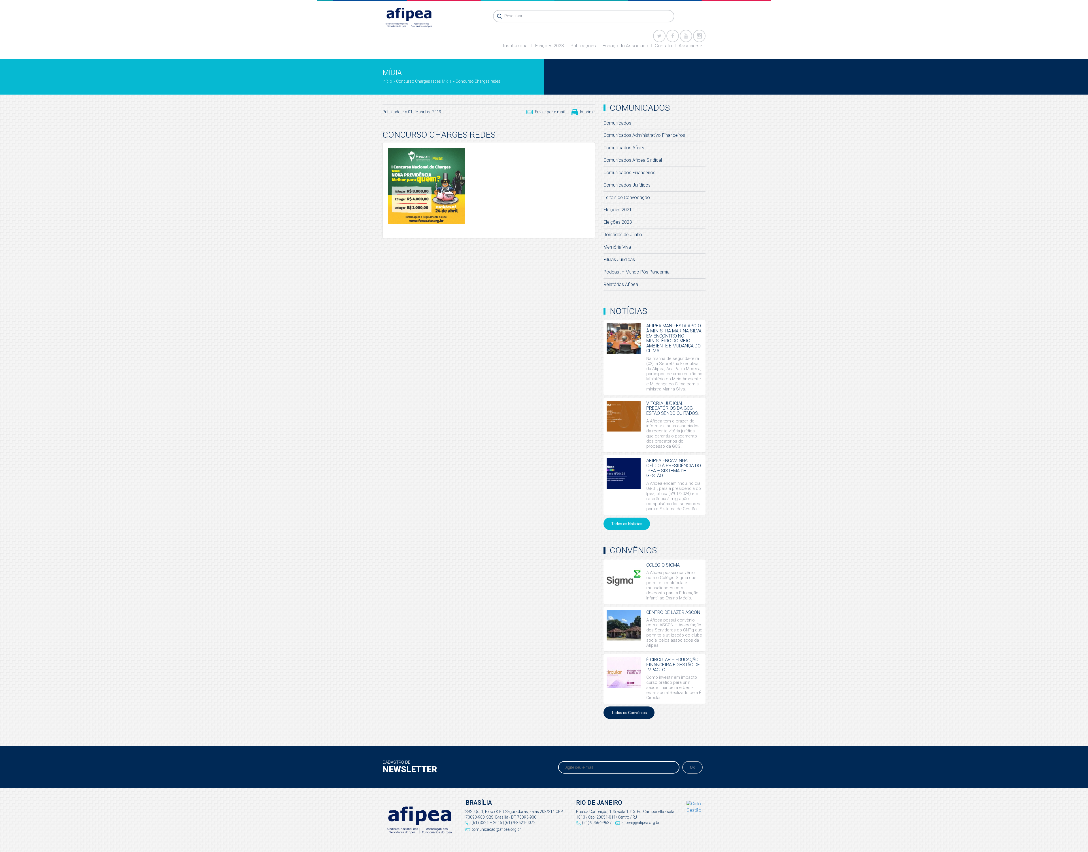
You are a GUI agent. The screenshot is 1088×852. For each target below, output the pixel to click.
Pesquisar (513, 16)
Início (387, 81)
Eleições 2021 (618, 209)
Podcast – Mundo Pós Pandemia (637, 272)
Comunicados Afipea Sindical (633, 160)
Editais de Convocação (627, 197)
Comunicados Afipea (624, 147)
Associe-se (690, 45)
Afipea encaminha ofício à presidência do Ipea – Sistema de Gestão (673, 468)
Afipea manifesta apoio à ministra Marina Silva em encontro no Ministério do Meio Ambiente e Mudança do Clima (674, 338)
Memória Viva (617, 247)
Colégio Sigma (663, 565)
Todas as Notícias (626, 524)
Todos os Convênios (629, 712)
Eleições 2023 (549, 45)
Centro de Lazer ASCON (673, 612)
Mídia (447, 81)
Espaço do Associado (625, 45)
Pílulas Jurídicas (619, 259)
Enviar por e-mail (550, 112)
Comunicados (617, 123)
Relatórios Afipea (621, 284)
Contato (663, 45)
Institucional (515, 45)
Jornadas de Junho (623, 234)
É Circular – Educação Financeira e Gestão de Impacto (673, 664)
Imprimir (587, 112)
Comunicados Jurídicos (627, 185)
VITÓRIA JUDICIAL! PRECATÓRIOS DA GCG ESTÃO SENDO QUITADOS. (672, 408)
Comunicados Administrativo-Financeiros (644, 135)
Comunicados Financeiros (629, 172)
